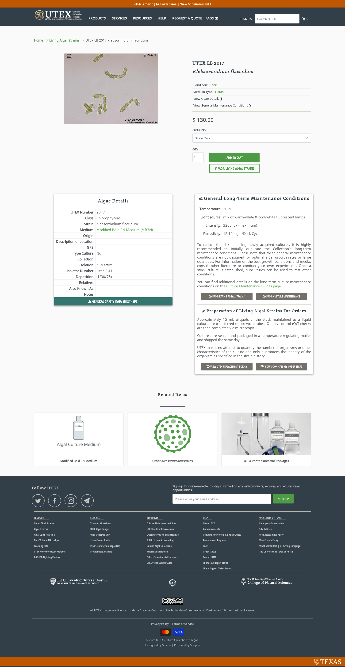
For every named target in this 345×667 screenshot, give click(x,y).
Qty (195, 149)
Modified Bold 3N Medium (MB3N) (124, 229)
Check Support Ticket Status (217, 568)
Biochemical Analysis (101, 551)
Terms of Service (183, 624)
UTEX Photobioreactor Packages (49, 551)
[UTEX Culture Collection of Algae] (58, 15)
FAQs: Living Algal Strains (235, 168)
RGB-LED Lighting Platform (47, 557)
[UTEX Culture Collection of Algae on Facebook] (56, 500)
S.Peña (166, 645)
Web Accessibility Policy (271, 534)
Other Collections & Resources (162, 557)
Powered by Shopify (187, 645)
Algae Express (41, 529)
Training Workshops (100, 523)
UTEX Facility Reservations (160, 529)
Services (120, 18)
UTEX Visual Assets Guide (159, 562)
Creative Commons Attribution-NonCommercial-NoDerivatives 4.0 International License (197, 610)
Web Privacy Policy (268, 540)
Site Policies (265, 529)
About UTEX (209, 523)
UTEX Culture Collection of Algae (177, 640)
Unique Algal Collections (159, 546)
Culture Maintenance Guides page (253, 286)
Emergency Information (271, 523)
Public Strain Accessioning (160, 540)
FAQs (210, 18)
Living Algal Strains (44, 523)
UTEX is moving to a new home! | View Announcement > (173, 4)
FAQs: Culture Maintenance (283, 296)
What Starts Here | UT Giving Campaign (280, 546)
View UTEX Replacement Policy (228, 367)
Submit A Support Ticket (215, 562)
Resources (143, 18)
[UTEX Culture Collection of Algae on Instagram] (72, 500)
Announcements (211, 529)
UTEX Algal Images (99, 529)
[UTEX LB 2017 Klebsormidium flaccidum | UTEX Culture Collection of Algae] (111, 88)
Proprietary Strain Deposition (105, 546)
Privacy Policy (160, 624)
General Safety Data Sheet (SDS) (114, 301)
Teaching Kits (41, 546)
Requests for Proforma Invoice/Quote (222, 534)
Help (163, 18)
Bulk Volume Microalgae (46, 540)
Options (199, 130)
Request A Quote (187, 18)
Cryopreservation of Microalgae (163, 534)
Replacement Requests (214, 540)
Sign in (246, 19)
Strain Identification (100, 540)
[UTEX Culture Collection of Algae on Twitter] (39, 500)
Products (98, 18)
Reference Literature (157, 551)
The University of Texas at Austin (276, 551)
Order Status (209, 551)
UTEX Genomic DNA (100, 534)
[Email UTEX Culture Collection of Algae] (88, 500)
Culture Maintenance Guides (161, 523)
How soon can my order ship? (283, 367)
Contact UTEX (209, 557)
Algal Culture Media (44, 534)
